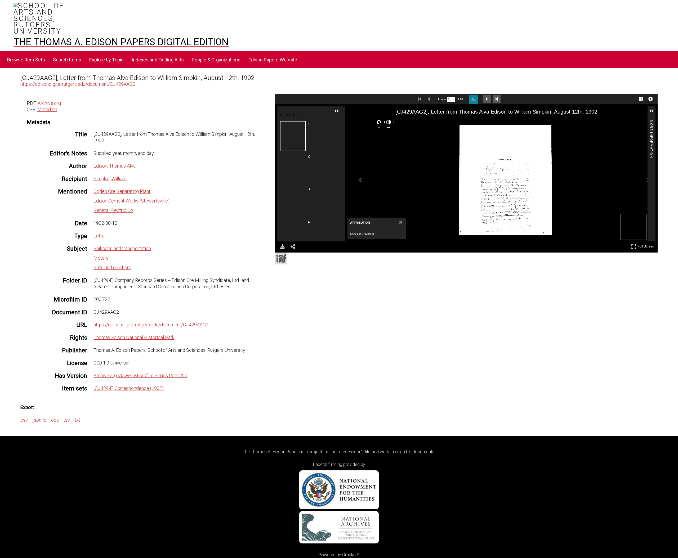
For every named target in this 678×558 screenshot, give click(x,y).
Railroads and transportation (122, 248)
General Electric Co (113, 210)
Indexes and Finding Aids (158, 59)
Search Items (67, 59)
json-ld (39, 420)
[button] (339, 113)
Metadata (47, 109)
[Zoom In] (361, 123)
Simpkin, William (109, 178)
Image (442, 99)
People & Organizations (216, 59)
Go (473, 100)
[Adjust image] (389, 123)
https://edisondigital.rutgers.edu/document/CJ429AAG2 (77, 84)
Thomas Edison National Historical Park (133, 337)
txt (77, 420)
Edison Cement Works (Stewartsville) (131, 201)
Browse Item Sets (26, 59)
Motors (101, 258)
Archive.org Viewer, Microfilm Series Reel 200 (140, 375)
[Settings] (650, 99)
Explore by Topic (106, 59)
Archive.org (49, 103)
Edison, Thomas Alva (114, 166)
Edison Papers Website (272, 59)
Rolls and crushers (112, 267)
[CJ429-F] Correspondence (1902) (128, 388)
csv (24, 420)
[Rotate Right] (380, 123)
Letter (99, 235)
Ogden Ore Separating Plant (121, 191)
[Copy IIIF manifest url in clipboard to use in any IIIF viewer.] (281, 258)
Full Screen (646, 245)
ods (55, 420)
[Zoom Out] (370, 123)
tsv (67, 420)
